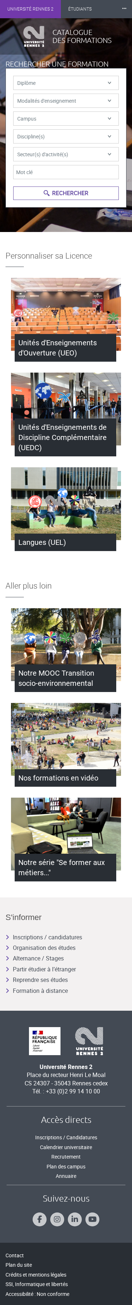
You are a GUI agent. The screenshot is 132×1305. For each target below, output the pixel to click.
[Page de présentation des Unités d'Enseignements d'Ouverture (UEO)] (66, 314)
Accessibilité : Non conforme (37, 1293)
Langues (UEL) (42, 542)
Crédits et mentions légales (36, 1274)
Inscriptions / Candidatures (66, 1137)
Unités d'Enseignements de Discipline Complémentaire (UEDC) (62, 437)
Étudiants (80, 9)
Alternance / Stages (38, 958)
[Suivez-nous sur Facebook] (40, 1219)
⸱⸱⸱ (124, 8)
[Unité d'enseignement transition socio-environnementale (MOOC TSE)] (66, 644)
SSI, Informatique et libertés (37, 1284)
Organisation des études (44, 948)
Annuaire (66, 1175)
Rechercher (70, 193)
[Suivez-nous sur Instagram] (57, 1219)
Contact (15, 1255)
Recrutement (66, 1156)
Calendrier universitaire (66, 1147)
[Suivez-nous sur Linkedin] (75, 1219)
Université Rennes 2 (30, 9)
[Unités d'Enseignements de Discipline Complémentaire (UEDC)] (66, 409)
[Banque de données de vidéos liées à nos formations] (66, 739)
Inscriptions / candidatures (47, 937)
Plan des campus (66, 1166)
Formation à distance (40, 991)
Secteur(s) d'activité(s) (42, 154)
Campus (26, 118)
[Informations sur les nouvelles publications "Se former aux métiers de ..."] (66, 834)
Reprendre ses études (40, 980)
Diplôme (26, 82)
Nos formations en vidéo (58, 778)
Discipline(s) (31, 136)
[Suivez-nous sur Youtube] (92, 1219)
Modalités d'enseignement (46, 100)
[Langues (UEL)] (66, 503)
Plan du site (19, 1264)
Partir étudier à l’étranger (44, 969)
